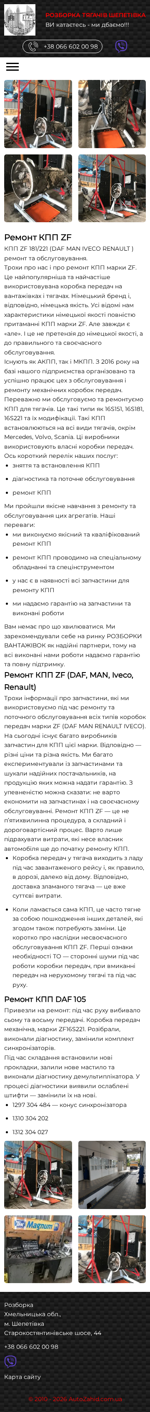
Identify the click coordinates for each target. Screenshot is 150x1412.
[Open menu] (12, 67)
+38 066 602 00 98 (31, 1346)
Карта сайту (22, 1377)
